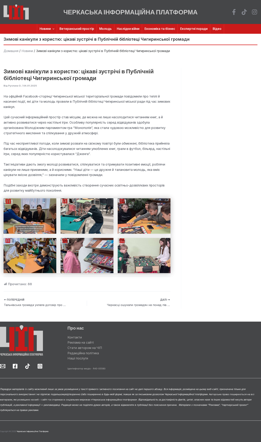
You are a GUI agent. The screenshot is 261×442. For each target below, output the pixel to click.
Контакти (74, 337)
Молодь (105, 29)
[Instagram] (254, 12)
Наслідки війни (128, 29)
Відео (217, 29)
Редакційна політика (83, 353)
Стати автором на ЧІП (84, 348)
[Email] (2, 366)
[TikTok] (244, 12)
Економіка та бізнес (160, 29)
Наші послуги (77, 358)
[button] (52, 28)
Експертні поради (194, 29)
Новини (45, 29)
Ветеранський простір (76, 29)
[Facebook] (234, 12)
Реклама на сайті (80, 342)
